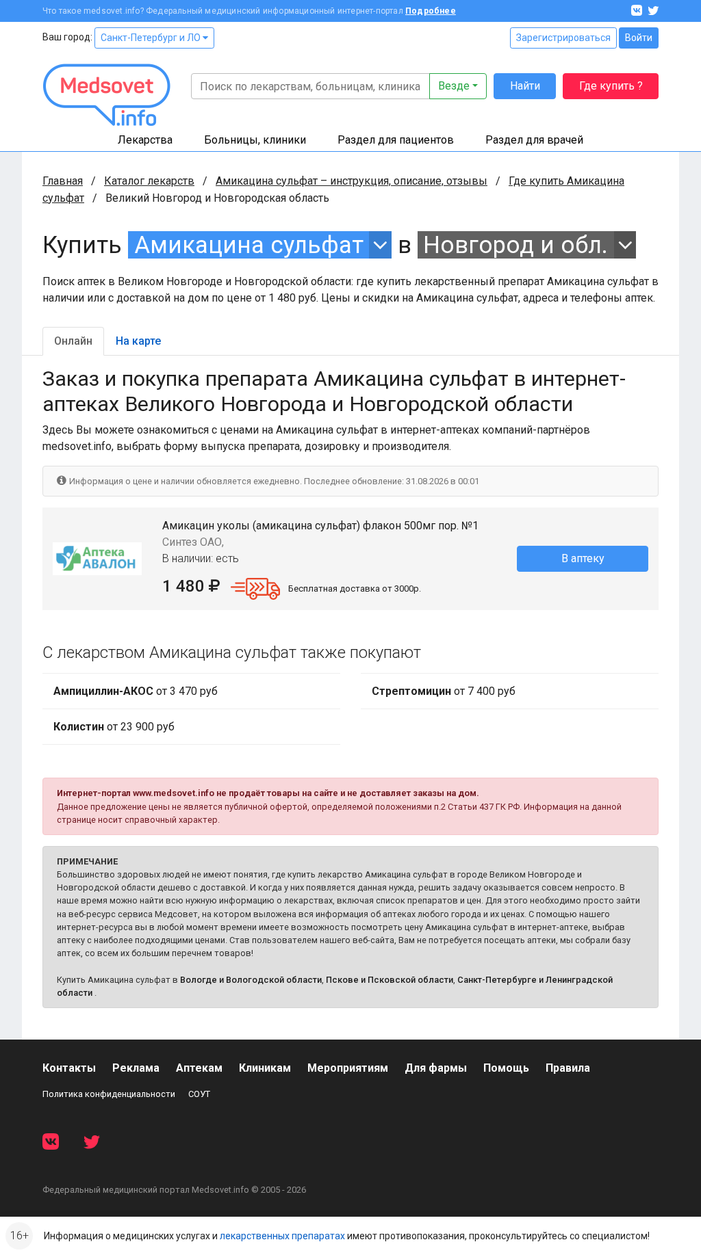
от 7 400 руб (443, 691)
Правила (568, 1067)
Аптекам (199, 1067)
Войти (638, 37)
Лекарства (145, 139)
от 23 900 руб (114, 726)
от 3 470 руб (135, 691)
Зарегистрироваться (563, 37)
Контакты (69, 1067)
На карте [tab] (138, 340)
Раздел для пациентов (395, 139)
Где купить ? (611, 85)
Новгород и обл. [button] (515, 245)
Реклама (136, 1067)
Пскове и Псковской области (389, 980)
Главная (62, 180)
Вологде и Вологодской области (251, 980)
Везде (454, 85)
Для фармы (436, 1067)
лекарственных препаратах (282, 1235)
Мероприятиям (347, 1067)
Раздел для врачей (534, 139)
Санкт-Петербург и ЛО (152, 37)
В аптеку (582, 558)
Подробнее (430, 11)
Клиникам (265, 1067)
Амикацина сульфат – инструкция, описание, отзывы (351, 180)
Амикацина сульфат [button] (249, 245)
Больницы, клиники (255, 139)
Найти (525, 85)
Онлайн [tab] (73, 340)
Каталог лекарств (149, 180)
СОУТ (199, 1094)
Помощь (506, 1067)
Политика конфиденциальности (108, 1094)
